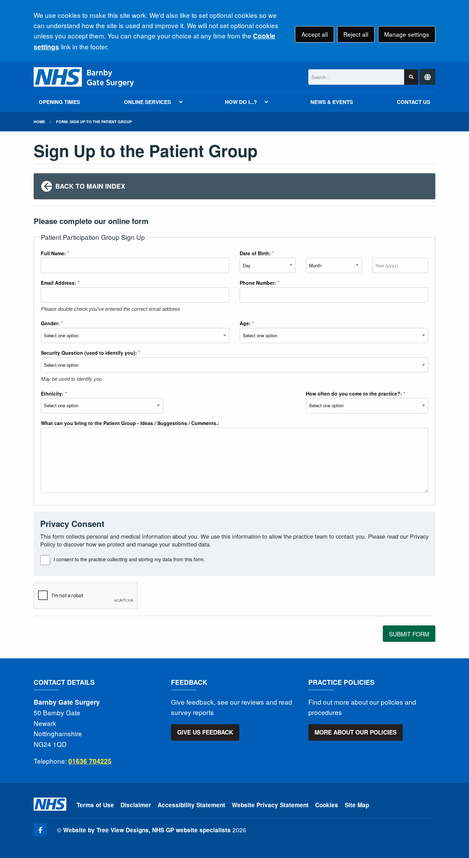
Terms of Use (95, 805)
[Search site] (411, 77)
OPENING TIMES (59, 102)
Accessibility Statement (191, 805)
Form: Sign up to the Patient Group (94, 121)
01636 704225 (90, 761)
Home (39, 121)
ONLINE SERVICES (147, 102)
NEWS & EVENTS (331, 102)
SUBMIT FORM (409, 634)
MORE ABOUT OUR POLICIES (355, 732)
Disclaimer (136, 805)
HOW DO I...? (241, 102)
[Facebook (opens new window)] (40, 829)
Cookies (326, 805)
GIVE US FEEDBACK (205, 732)
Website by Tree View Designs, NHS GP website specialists (147, 830)
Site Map (357, 805)
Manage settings (406, 34)
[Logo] (84, 77)
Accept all (314, 34)
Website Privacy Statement (270, 805)
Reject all (355, 34)
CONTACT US (413, 102)
